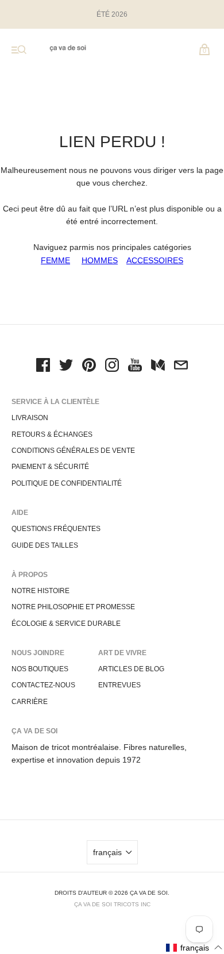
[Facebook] (43, 366)
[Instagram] (112, 366)
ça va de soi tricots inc (112, 904)
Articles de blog (131, 669)
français (107, 852)
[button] (194, 947)
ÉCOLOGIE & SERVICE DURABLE (66, 624)
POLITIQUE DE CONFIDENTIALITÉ (66, 483)
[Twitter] (66, 366)
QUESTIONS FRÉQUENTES (56, 529)
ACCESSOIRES (154, 260)
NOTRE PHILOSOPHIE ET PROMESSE (73, 607)
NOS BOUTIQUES (39, 669)
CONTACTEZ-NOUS (43, 685)
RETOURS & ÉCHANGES (51, 434)
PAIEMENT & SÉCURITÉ (50, 467)
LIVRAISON (29, 418)
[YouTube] (135, 366)
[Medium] (158, 366)
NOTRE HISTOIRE (40, 591)
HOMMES (100, 260)
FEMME (55, 260)
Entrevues (119, 685)
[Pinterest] (89, 366)
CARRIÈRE (29, 702)
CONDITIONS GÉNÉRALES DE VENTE (73, 451)
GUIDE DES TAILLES (44, 545)
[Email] (181, 366)
